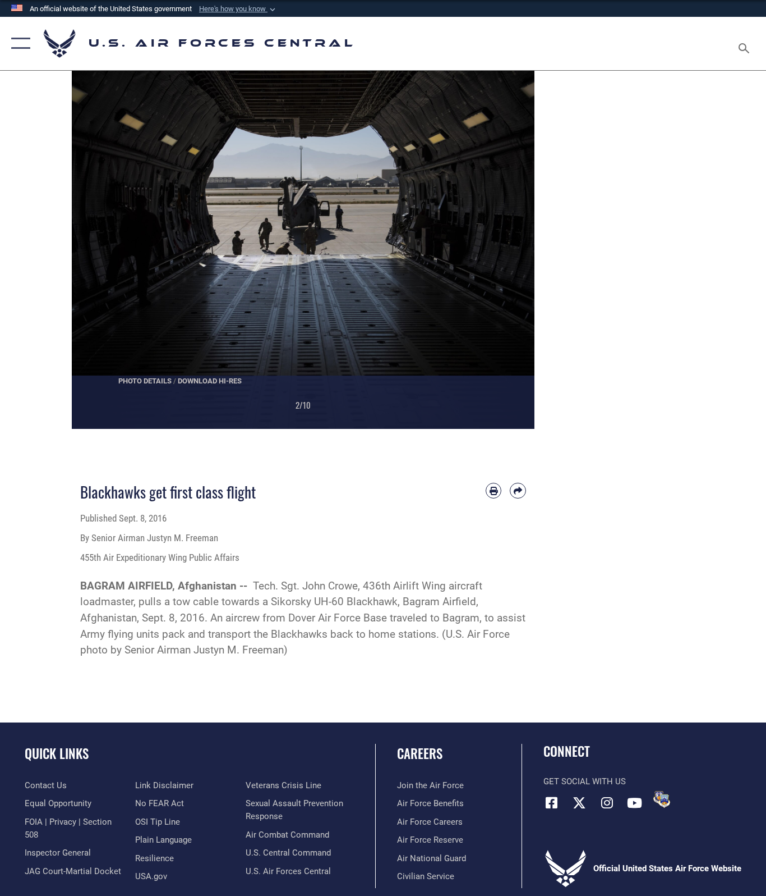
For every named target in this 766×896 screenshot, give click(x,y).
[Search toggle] (745, 43)
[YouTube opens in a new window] (634, 802)
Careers (419, 753)
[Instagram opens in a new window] (606, 802)
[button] (238, 9)
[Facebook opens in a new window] (551, 802)
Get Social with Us (584, 781)
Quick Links (57, 753)
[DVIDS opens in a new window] (661, 799)
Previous (95, 250)
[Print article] (494, 491)
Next (511, 250)
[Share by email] (518, 491)
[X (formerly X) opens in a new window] (579, 802)
